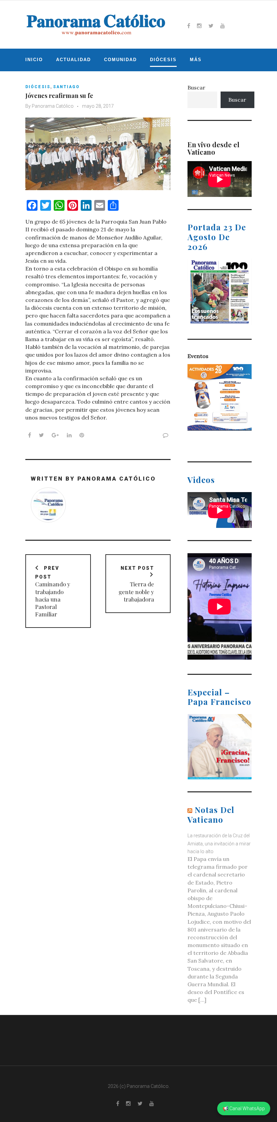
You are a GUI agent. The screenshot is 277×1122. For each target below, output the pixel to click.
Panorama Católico (53, 106)
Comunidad (120, 59)
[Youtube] (223, 25)
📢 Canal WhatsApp (244, 1108)
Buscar (196, 87)
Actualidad (73, 59)
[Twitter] (211, 25)
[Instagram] (199, 25)
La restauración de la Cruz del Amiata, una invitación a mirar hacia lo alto (219, 843)
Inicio (34, 59)
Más (196, 59)
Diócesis (163, 59)
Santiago (66, 86)
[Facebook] (188, 25)
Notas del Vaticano (210, 814)
